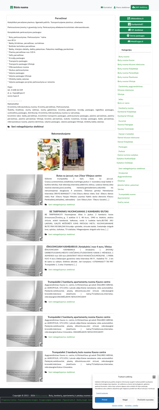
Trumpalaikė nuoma (127, 194)
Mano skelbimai (123, 7)
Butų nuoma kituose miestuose (131, 65)
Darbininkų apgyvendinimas (131, 87)
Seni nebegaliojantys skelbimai (61, 205)
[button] (154, 377)
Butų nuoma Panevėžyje (128, 73)
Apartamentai (124, 198)
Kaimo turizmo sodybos (128, 155)
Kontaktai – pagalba (131, 405)
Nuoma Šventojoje (126, 129)
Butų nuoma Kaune (126, 60)
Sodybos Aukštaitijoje (126, 159)
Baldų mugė (82, 400)
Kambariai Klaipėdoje (127, 112)
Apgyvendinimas (125, 177)
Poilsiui (122, 151)
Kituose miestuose (126, 90)
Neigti (125, 400)
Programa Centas (8, 400)
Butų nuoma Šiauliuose (128, 77)
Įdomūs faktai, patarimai (128, 185)
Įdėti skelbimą (141, 7)
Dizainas (121, 181)
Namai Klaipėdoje (125, 142)
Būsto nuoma (20, 7)
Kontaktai (107, 7)
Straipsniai (123, 173)
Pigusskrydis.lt (69, 400)
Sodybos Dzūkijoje (125, 163)
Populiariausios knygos (28, 400)
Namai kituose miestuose (128, 138)
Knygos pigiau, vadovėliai (50, 400)
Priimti (104, 400)
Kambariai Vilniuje (125, 116)
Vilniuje (121, 94)
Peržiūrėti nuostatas (146, 400)
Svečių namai (123, 202)
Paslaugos (123, 147)
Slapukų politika (117, 405)
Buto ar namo (123, 103)
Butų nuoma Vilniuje (126, 81)
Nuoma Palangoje (125, 125)
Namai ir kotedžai (126, 134)
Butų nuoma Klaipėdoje (128, 69)
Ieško (121, 99)
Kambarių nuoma (126, 108)
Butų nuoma (124, 57)
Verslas (121, 189)
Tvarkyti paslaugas (102, 393)
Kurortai (122, 121)
